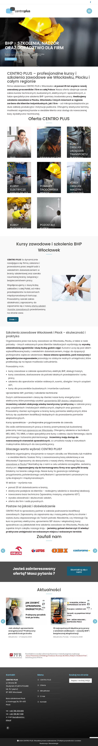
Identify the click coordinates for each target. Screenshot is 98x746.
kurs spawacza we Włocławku (37, 430)
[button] (3, 551)
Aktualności (12, 637)
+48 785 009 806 (16, 711)
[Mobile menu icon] (89, 11)
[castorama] (81, 550)
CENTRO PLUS (45, 680)
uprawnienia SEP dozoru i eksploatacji (63, 400)
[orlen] (16, 550)
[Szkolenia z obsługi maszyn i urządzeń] (79, 177)
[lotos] (38, 550)
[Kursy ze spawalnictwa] (49, 142)
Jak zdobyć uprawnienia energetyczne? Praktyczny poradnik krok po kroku (21, 631)
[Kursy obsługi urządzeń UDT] (79, 142)
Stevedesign (53, 743)
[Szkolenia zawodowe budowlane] (19, 212)
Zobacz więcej (10, 59)
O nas (42, 696)
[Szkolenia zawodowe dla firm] (49, 212)
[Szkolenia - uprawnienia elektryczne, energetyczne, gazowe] (19, 177)
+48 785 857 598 (16, 714)
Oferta (43, 685)
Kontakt (43, 702)
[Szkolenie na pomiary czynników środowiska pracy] (49, 177)
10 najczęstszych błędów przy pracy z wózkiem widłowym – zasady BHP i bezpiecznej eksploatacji (71, 631)
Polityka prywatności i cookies (69, 741)
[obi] (59, 550)
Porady (65, 637)
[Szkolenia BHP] (19, 142)
